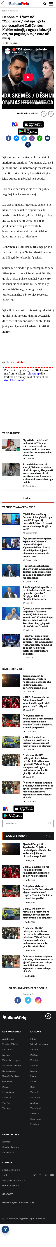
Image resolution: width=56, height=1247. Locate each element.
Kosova (33, 1070)
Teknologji (35, 1108)
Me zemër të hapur (11, 1065)
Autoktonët (8, 1038)
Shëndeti (34, 1113)
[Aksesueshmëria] (5, 1229)
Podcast (6, 1086)
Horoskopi (35, 1118)
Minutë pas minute (39, 1044)
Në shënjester (9, 1070)
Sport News (8, 1092)
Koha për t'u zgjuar (11, 1060)
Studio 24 (6, 1097)
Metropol (35, 1097)
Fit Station (7, 1049)
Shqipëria (35, 1049)
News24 (6, 1141)
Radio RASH (8, 1152)
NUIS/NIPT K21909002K (14, 1180)
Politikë (34, 1054)
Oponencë (13, 11)
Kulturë (34, 1092)
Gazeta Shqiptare (10, 1146)
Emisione (34, 1124)
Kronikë (34, 1060)
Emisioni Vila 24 (10, 1044)
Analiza (34, 1102)
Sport (33, 1081)
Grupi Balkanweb (14, 380)
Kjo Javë (6, 1054)
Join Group (33, 373)
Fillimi (4, 11)
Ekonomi (34, 1065)
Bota (32, 1086)
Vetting (6, 1108)
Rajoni (33, 1076)
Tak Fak (6, 1102)
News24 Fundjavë (10, 1076)
